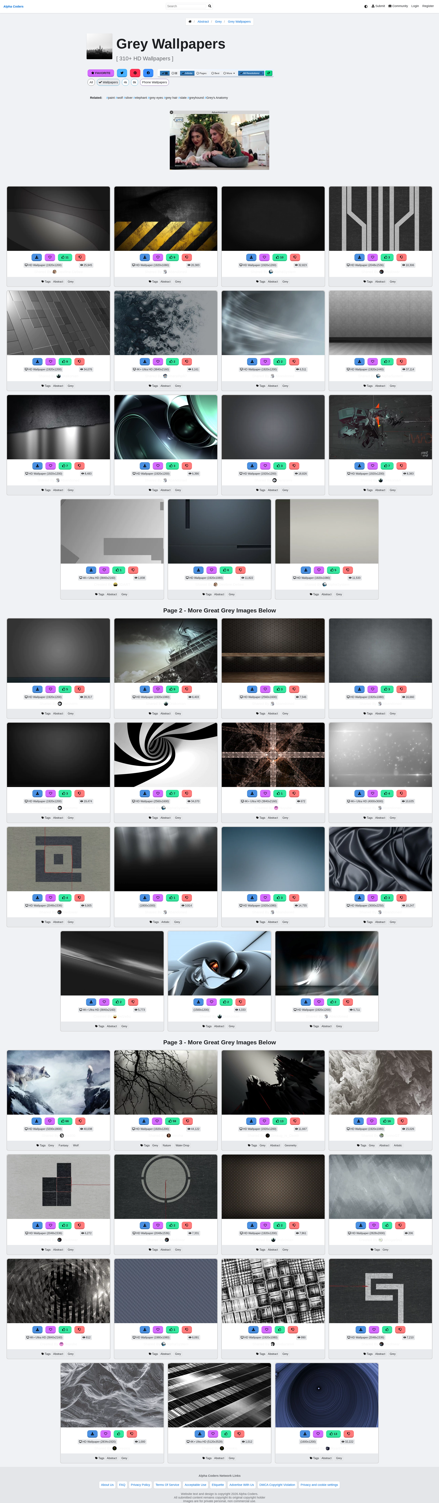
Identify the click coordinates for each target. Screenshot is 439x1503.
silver (128, 97)
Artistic (165, 922)
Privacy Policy (140, 1485)
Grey (218, 21)
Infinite (188, 73)
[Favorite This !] (158, 361)
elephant (140, 97)
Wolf (76, 1145)
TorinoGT (392, 1135)
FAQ (122, 1485)
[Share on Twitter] (122, 73)
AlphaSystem (285, 272)
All (91, 82)
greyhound (196, 97)
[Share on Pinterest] (135, 73)
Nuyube (285, 808)
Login (415, 6)
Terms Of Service (167, 1485)
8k (134, 82)
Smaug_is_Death (285, 1135)
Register (428, 6)
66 (66, 1121)
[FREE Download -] (145, 361)
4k (125, 82)
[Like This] (387, 1225)
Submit (380, 6)
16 (389, 1121)
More (229, 73)
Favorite (102, 73)
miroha (177, 1135)
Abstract (203, 21)
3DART (124, 584)
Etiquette (218, 1485)
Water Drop (182, 1145)
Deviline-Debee (70, 272)
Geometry (290, 1145)
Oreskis (124, 1448)
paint (111, 97)
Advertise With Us (241, 1485)
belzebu (124, 1016)
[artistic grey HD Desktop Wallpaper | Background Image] (165, 890)
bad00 (70, 1135)
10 (281, 257)
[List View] (174, 73)
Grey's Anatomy (216, 97)
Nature (167, 1145)
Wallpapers (110, 82)
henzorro (285, 480)
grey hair (171, 97)
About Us (107, 1485)
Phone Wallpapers (154, 82)
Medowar (392, 272)
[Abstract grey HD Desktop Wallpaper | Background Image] (165, 354)
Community (399, 6)
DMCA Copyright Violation (277, 1485)
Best (216, 73)
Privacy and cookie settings (319, 1485)
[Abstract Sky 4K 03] (112, 994)
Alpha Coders (13, 6)
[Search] (210, 6)
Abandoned (177, 272)
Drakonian (70, 376)
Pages (203, 73)
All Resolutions (251, 73)
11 (66, 257)
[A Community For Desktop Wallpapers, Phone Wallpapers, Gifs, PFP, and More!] (190, 21)
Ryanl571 (338, 1448)
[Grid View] (165, 73)
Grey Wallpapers (239, 21)
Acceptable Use (195, 1485)
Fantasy (63, 1145)
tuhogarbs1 (393, 1240)
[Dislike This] (187, 361)
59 (174, 1121)
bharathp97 (177, 376)
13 (281, 1121)
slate (182, 97)
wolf (120, 97)
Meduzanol (285, 1344)
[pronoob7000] (380, 1218)
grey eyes (156, 97)
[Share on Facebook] (148, 73)
